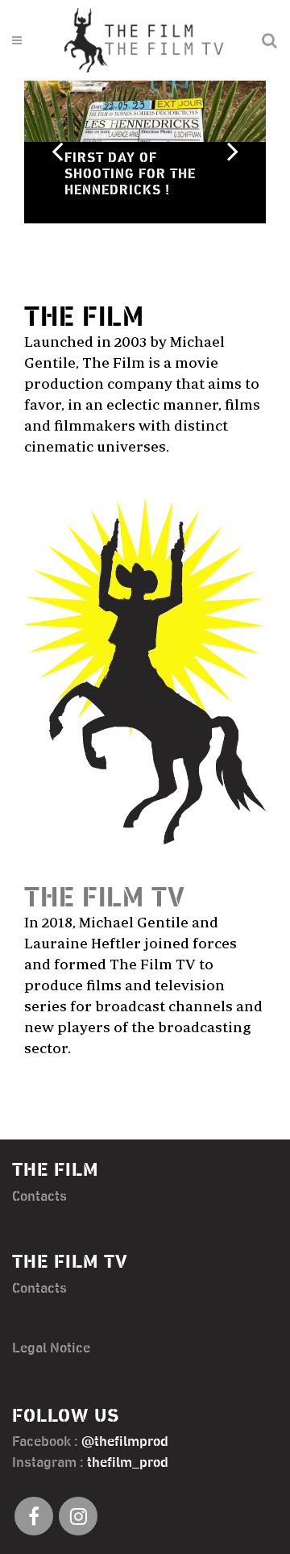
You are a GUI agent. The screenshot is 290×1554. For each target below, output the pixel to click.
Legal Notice (51, 1348)
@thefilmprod (124, 1442)
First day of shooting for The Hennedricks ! (130, 174)
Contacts (39, 1196)
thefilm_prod (127, 1463)
